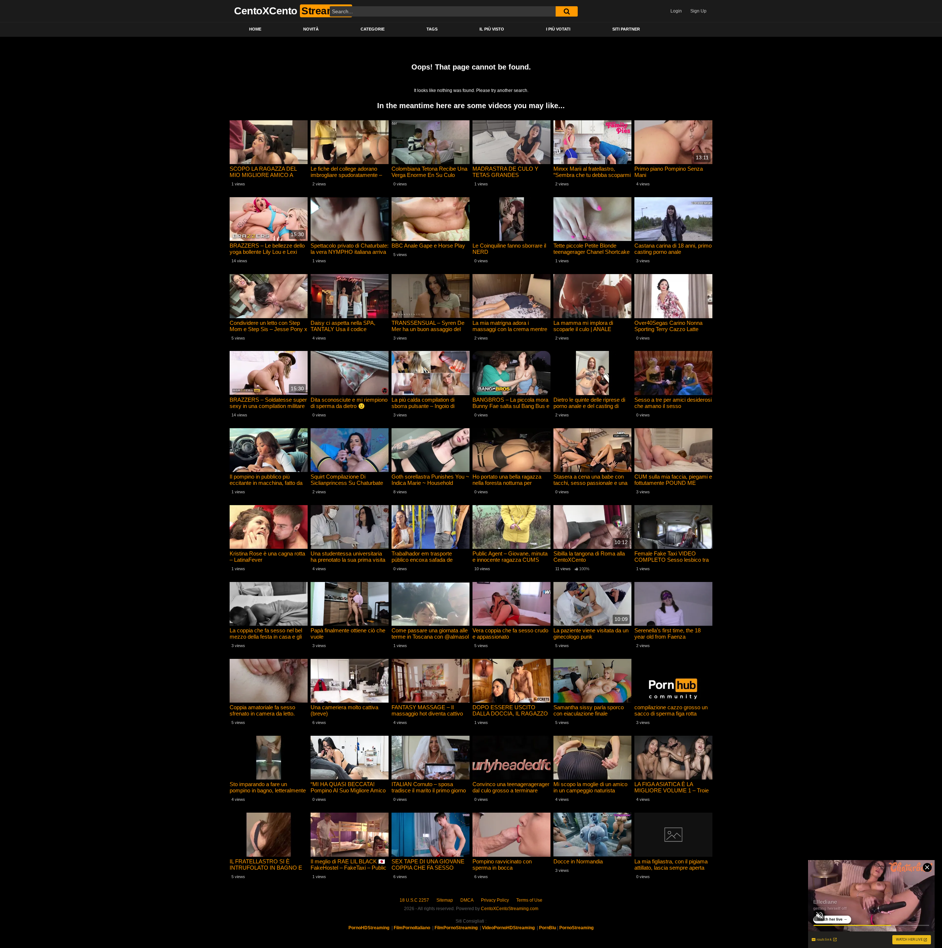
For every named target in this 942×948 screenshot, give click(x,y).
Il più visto (491, 29)
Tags (432, 29)
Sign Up (698, 11)
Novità (311, 29)
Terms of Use (529, 900)
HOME (255, 29)
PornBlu (547, 927)
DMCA (467, 900)
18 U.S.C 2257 (414, 900)
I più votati (558, 29)
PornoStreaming (576, 927)
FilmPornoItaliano (412, 927)
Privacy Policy (495, 900)
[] (567, 11)
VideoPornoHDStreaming (508, 927)
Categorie (373, 29)
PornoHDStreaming (368, 927)
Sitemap (444, 900)
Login (676, 11)
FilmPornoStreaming (456, 927)
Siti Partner (626, 29)
